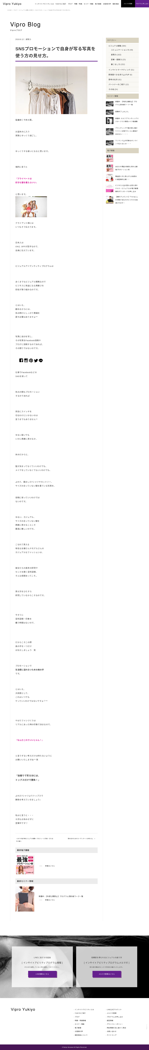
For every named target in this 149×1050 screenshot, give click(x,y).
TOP (147, 1027)
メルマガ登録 (111, 1013)
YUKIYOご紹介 (60, 4)
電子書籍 (98, 4)
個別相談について (81, 1035)
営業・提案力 (116, 60)
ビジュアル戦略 (24, 10)
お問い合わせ (111, 1031)
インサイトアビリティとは (44, 4)
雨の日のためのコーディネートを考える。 (81, 838)
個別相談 (116, 4)
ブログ (70, 4)
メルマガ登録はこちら (107, 974)
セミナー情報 (88, 4)
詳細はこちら (50, 866)
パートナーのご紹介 (117, 84)
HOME (9, 10)
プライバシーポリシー (115, 1024)
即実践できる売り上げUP (119, 75)
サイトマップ (111, 1035)
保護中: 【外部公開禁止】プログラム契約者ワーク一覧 (61, 896)
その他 (111, 89)
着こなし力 (115, 64)
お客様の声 (107, 4)
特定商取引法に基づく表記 (116, 1028)
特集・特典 (78, 4)
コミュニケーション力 (120, 50)
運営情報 (110, 1020)
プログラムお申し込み (115, 1017)
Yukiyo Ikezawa (68, 1047)
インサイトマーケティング (119, 70)
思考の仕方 (113, 80)
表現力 (31, 10)
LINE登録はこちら (42, 974)
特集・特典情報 (80, 1020)
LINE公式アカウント (114, 1009)
